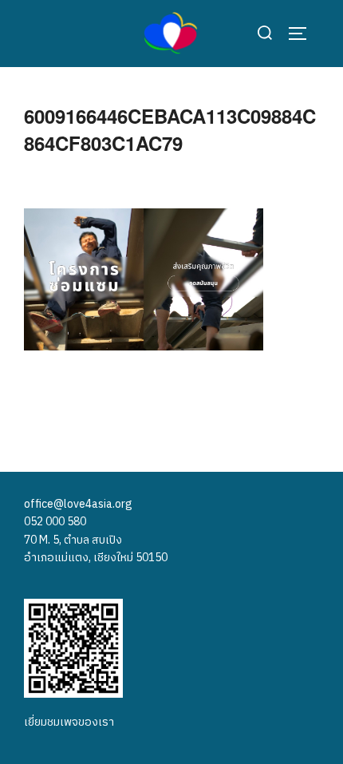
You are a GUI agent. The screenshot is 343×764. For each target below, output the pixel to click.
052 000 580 (55, 522)
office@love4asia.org (78, 504)
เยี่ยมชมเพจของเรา (69, 722)
